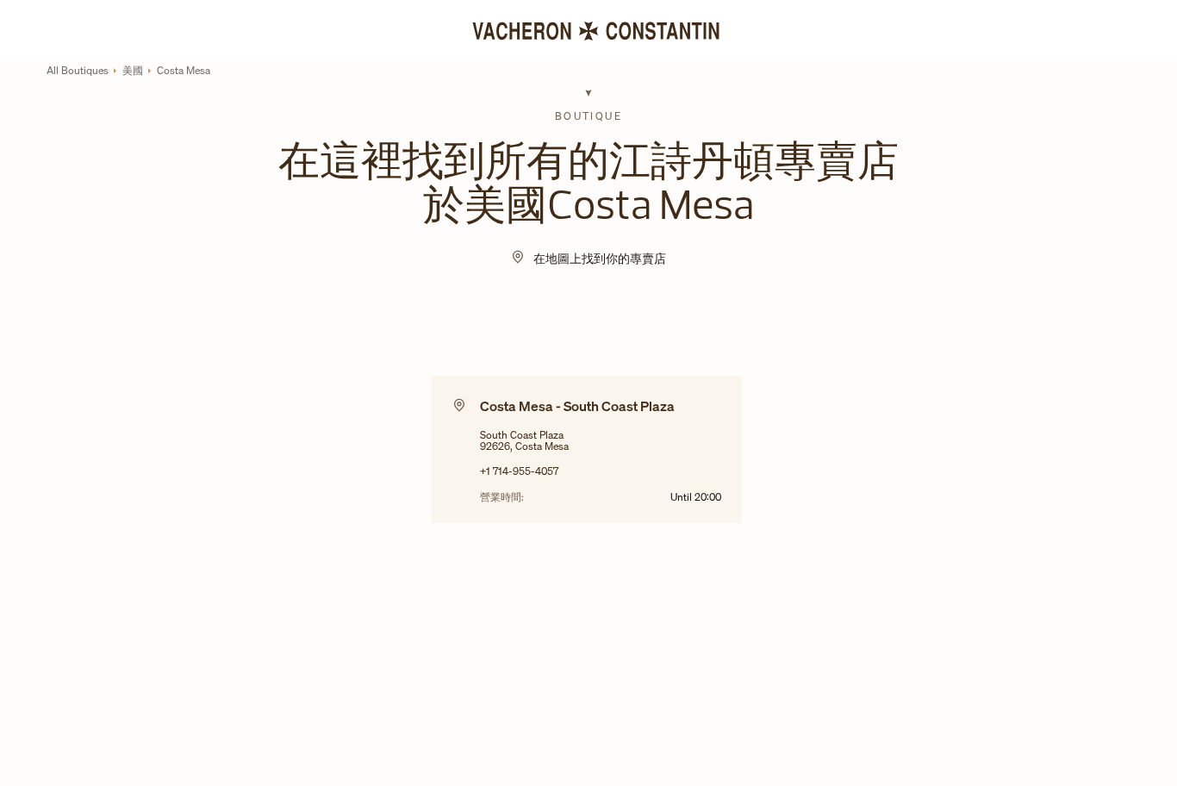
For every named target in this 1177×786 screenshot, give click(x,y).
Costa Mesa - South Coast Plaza (577, 405)
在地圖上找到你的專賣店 (599, 258)
